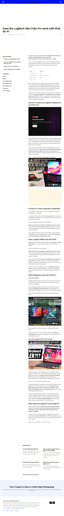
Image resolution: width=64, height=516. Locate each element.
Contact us (12, 510)
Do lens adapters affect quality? (12, 69)
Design (4, 76)
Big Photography (32, 2)
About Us (16, 510)
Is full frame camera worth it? (31, 462)
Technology (5, 88)
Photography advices (46, 422)
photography (38, 422)
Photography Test (7, 83)
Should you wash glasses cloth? (12, 59)
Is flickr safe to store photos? (11, 66)
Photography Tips (9, 25)
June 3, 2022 (5, 34)
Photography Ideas (7, 81)
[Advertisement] (32, 14)
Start (4, 510)
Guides (4, 78)
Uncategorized (6, 90)
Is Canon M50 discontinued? (30, 449)
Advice (32, 422)
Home (4, 25)
